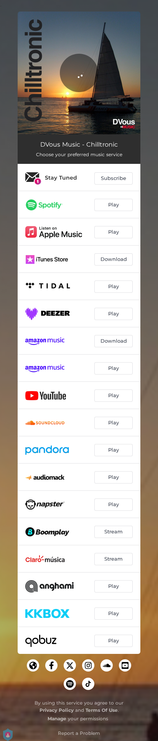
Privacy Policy (57, 710)
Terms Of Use (102, 710)
